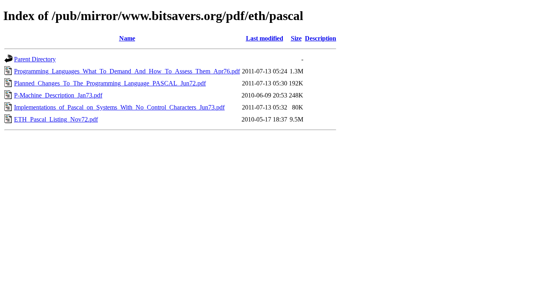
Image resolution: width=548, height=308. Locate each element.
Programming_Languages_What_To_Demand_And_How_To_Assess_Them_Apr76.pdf (127, 71)
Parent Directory (35, 59)
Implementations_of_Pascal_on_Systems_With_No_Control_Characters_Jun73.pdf (119, 107)
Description (320, 38)
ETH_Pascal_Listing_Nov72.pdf (56, 119)
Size (296, 38)
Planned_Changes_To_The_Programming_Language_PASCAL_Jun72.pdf (110, 83)
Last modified (264, 38)
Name (127, 38)
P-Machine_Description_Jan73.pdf (58, 95)
